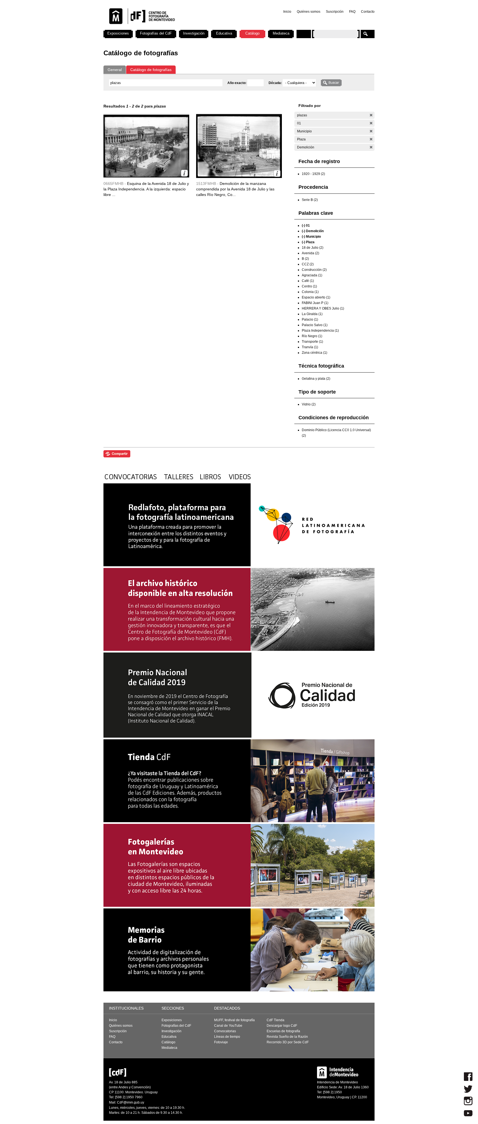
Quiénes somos (308, 12)
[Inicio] (176, 28)
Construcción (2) (314, 270)
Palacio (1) (310, 319)
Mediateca (281, 33)
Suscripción (335, 12)
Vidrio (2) (309, 404)
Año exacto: (237, 83)
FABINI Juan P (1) (315, 303)
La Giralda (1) (312, 314)
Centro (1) (309, 286)
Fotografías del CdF (156, 33)
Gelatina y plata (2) (316, 379)
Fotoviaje (221, 1042)
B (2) (305, 259)
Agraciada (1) (312, 275)
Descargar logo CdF (282, 1026)
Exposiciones (118, 33)
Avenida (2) (310, 253)
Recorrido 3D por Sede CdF (288, 1042)
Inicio (287, 12)
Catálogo (252, 33)
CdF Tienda (275, 1020)
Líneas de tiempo (227, 1037)
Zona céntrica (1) (314, 353)
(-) (371, 115)
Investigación (193, 33)
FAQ (352, 12)
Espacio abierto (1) (316, 297)
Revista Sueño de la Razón (287, 1037)
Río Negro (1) (312, 336)
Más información (184, 173)
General (115, 69)
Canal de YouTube (228, 1026)
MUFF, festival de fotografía (234, 1020)
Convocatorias (225, 1031)
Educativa (224, 33)
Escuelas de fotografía (283, 1031)
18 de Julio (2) (312, 248)
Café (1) (308, 281)
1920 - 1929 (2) (313, 174)
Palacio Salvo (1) (315, 325)
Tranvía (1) (310, 347)
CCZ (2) (308, 264)
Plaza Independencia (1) (320, 330)
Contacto (368, 12)
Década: (276, 83)
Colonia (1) (310, 292)
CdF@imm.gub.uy (130, 1102)
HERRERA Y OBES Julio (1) (323, 308)
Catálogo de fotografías (151, 69)
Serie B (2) (310, 200)
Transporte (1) (312, 342)
